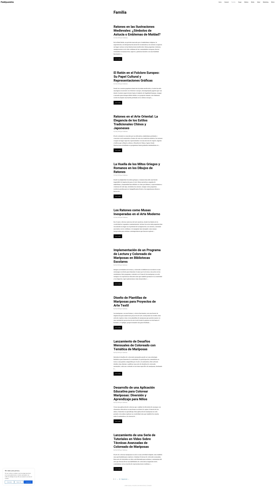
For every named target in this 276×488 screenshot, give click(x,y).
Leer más (118, 59)
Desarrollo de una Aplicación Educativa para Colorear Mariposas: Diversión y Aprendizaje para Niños (134, 393)
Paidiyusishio (7, 2)
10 (120, 479)
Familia (233, 2)
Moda (252, 2)
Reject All (19, 482)
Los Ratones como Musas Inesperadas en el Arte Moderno (137, 212)
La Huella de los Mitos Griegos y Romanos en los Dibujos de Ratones (137, 168)
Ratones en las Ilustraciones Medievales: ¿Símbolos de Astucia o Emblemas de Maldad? (137, 30)
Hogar (239, 2)
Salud (258, 2)
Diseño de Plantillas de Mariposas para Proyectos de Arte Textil (135, 301)
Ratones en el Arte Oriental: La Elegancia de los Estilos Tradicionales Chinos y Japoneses (136, 122)
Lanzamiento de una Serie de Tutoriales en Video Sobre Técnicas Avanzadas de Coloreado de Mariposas (134, 441)
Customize (9, 482)
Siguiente (125, 479)
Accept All (28, 482)
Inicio (220, 2)
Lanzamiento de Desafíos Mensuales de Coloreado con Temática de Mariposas (135, 345)
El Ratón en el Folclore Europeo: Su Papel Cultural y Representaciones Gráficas (136, 76)
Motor (273, 2)
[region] (18, 476)
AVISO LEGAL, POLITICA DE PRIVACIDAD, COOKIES (138, 485)
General (226, 2)
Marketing (265, 2)
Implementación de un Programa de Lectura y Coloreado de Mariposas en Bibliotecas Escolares (137, 256)
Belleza (246, 2)
